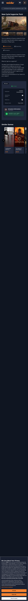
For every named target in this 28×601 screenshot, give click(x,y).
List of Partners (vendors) (7, 587)
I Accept (14, 590)
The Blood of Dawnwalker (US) (18, 149)
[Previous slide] (4, 23)
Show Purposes (14, 598)
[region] (14, 579)
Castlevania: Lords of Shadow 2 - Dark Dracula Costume (8, 149)
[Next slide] (23, 23)
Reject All (14, 594)
